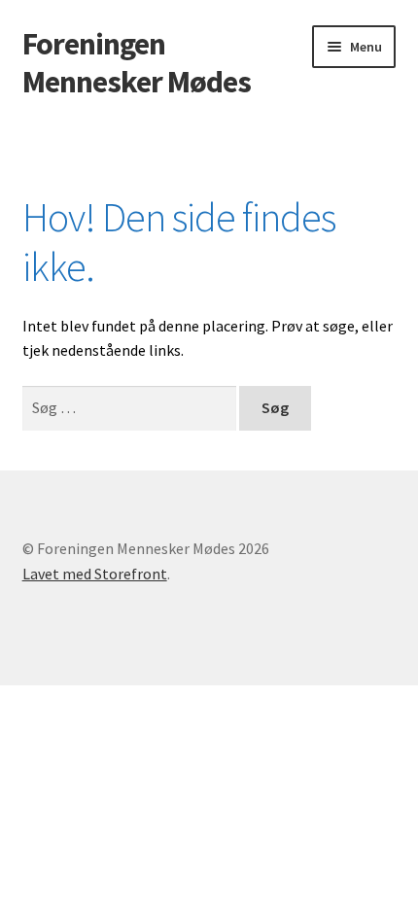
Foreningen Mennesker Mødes (136, 62)
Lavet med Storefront (94, 573)
